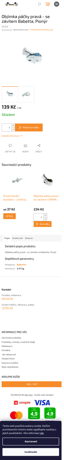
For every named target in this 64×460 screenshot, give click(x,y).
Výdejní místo (8, 358)
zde (42, 433)
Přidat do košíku (31, 127)
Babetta (21, 264)
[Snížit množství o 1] (13, 129)
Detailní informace (10, 136)
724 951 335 (7, 308)
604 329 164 (7, 298)
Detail (9, 216)
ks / (32, 384)
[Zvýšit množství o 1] (13, 125)
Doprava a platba (10, 363)
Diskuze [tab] (29, 238)
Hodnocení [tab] (17, 238)
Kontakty (6, 350)
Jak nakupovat (9, 354)
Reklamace (7, 346)
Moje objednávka (10, 367)
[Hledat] (39, 4)
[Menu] (56, 4)
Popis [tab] (7, 238)
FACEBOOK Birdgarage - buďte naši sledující (32, 395)
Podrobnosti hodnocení (41, 29)
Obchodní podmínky (11, 338)
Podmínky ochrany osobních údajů (18, 342)
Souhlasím (30, 452)
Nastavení (31, 441)
